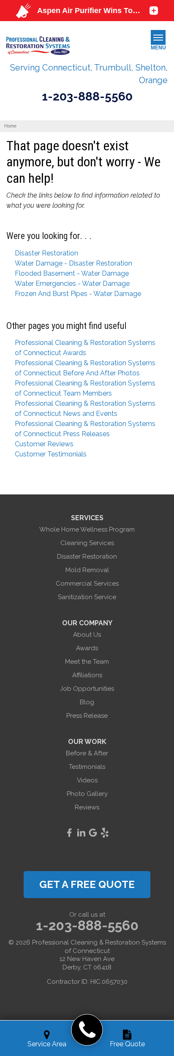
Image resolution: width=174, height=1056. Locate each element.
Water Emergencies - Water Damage (72, 284)
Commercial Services (87, 583)
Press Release (87, 715)
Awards (87, 648)
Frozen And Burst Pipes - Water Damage (78, 294)
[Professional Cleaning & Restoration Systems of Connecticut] (87, 1030)
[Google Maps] (93, 833)
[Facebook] (69, 833)
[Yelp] (105, 833)
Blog (87, 702)
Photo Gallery (87, 794)
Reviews (87, 807)
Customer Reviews (44, 444)
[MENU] (158, 37)
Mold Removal (87, 570)
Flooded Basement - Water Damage (72, 273)
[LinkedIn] (81, 833)
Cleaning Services (87, 543)
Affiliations (87, 675)
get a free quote (87, 884)
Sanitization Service (87, 597)
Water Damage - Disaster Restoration (73, 263)
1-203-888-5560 (87, 97)
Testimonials (87, 767)
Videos (87, 780)
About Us (87, 634)
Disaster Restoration (46, 253)
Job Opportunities (87, 688)
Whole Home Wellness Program (87, 529)
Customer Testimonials (51, 454)
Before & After (87, 753)
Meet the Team (87, 661)
